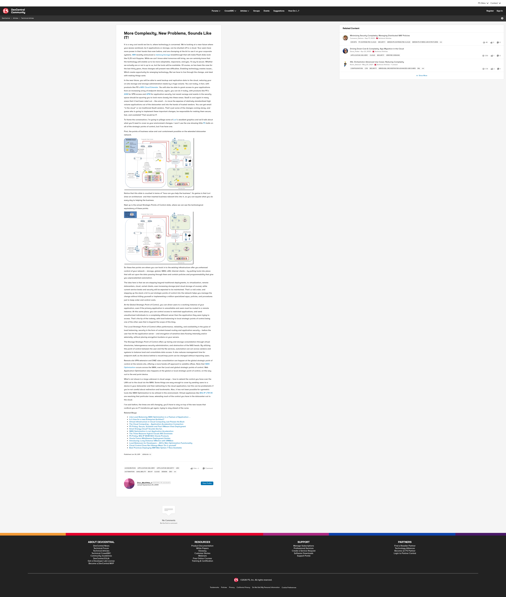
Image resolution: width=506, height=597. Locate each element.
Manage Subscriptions (303, 546)
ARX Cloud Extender (149, 87)
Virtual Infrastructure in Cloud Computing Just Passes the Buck (156, 422)
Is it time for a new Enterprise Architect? (146, 419)
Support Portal (303, 556)
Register (490, 11)
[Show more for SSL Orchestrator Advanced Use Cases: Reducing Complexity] (423, 68)
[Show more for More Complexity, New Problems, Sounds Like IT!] (175, 471)
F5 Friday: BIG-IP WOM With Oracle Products (149, 436)
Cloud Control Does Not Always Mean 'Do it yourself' (152, 445)
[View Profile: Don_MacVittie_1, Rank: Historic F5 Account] (129, 483)
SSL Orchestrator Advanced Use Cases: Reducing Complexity (377, 62)
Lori (175, 119)
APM (148, 94)
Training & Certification (202, 561)
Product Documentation (202, 546)
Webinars (202, 556)
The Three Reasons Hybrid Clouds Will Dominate (150, 433)
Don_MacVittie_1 (144, 483)
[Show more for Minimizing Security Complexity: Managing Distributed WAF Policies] (440, 42)
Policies (224, 587)
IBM (134, 55)
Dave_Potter (354, 52)
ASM (126, 94)
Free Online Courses (202, 558)
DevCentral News (101, 546)
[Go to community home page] (14, 11)
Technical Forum (101, 548)
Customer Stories (202, 553)
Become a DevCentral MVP (101, 563)
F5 (204, 123)
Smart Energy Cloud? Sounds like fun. (145, 429)
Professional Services (303, 548)
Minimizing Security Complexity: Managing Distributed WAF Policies (380, 35)
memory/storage (163, 55)
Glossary (202, 551)
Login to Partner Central (405, 553)
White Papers (202, 548)
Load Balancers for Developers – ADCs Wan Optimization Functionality (160, 443)
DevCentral (6, 18)
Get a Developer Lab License (101, 561)
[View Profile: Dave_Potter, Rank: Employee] (345, 51)
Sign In (500, 11)
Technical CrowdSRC (101, 553)
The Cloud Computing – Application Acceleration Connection (156, 424)
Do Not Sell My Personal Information (266, 587)
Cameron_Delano (356, 38)
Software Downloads (303, 553)
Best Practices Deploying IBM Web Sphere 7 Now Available (155, 448)
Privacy (232, 587)
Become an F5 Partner (404, 551)
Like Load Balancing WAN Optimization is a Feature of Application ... (160, 417)
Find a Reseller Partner (404, 546)
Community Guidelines (101, 556)
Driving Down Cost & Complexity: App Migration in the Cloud (377, 49)
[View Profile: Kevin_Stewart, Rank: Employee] (345, 64)
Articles (15, 18)
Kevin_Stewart (355, 65)
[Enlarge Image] (168, 164)
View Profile (207, 483)
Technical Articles (27, 18)
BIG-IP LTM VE (206, 393)
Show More (423, 76)
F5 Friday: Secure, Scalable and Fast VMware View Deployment (157, 426)
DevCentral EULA (101, 558)
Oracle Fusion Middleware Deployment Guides (149, 438)
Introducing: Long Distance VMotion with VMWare (151, 440)
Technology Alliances (405, 548)
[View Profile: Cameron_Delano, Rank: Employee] (345, 37)
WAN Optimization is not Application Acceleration (151, 431)
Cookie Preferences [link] (289, 587)
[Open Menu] (502, 18)
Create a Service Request (303, 551)
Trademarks (214, 587)
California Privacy (243, 587)
